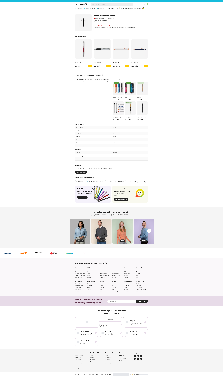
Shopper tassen (115, 273)
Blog (91, 361)
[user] (141, 4)
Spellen (113, 285)
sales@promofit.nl (103, 29)
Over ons (92, 357)
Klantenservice (80, 353)
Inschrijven (142, 301)
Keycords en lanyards (80, 273)
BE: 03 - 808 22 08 (103, 327)
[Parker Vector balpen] (83, 49)
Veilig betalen (78, 359)
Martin (144, 241)
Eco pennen (102, 277)
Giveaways (78, 267)
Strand (101, 285)
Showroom (92, 359)
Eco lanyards (139, 287)
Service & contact (79, 355)
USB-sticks (126, 271)
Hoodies (89, 289)
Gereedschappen (116, 291)
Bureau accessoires (128, 270)
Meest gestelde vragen (80, 368)
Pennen (101, 267)
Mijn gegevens (108, 357)
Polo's (88, 287)
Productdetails (80, 75)
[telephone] (138, 4)
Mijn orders (107, 361)
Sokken (89, 291)
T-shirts (89, 283)
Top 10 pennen (103, 270)
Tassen (113, 267)
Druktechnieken (78, 365)
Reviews (99, 75)
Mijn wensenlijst (108, 363)
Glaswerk (89, 277)
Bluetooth (138, 271)
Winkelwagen (108, 365)
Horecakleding (127, 289)
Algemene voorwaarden (88, 374)
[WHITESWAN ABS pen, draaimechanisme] (118, 108)
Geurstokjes (78, 291)
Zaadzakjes (138, 285)
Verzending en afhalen (80, 361)
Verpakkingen (127, 291)
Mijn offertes (107, 359)
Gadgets (138, 273)
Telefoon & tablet (140, 270)
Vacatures (92, 363)
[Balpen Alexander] (121, 49)
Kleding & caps (91, 281)
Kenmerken (90, 75)
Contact (92, 355)
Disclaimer (103, 374)
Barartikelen (126, 285)
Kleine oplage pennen (104, 275)
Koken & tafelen (128, 281)
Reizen (113, 283)
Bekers (88, 275)
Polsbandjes (78, 270)
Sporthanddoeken (79, 285)
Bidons (88, 273)
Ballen (113, 289)
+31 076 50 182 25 (114, 29)
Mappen (126, 275)
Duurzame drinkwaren (141, 289)
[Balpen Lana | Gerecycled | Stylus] (102, 49)
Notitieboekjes (127, 273)
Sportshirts (89, 285)
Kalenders (126, 277)
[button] (129, 8)
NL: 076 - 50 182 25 (103, 325)
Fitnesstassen (78, 287)
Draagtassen (115, 270)
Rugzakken (114, 277)
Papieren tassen (115, 271)
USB (137, 277)
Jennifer (80, 241)
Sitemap (109, 374)
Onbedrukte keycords (80, 275)
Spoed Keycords (79, 277)
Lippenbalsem (78, 289)
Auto (101, 289)
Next (121, 93)
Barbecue (102, 287)
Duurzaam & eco (140, 281)
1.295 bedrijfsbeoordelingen (101, 20)
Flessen (89, 270)
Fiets (101, 291)
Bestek (125, 287)
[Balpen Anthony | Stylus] (139, 49)
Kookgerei (126, 283)
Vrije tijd (114, 281)
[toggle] (76, 4)
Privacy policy (97, 374)
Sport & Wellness (79, 281)
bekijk (89, 65)
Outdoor (102, 281)
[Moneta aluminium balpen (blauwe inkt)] (142, 108)
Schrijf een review (81, 172)
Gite (122, 241)
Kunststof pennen (104, 273)
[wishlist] (144, 4)
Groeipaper (138, 283)
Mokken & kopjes (91, 271)
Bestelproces (78, 357)
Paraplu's (102, 283)
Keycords (77, 271)
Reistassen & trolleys (116, 275)
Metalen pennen (103, 271)
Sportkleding (78, 283)
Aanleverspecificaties (80, 363)
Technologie (139, 267)
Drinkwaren (90, 267)
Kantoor (126, 267)
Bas (101, 241)
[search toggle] (131, 4)
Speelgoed (114, 287)
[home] (82, 4)
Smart (137, 275)
